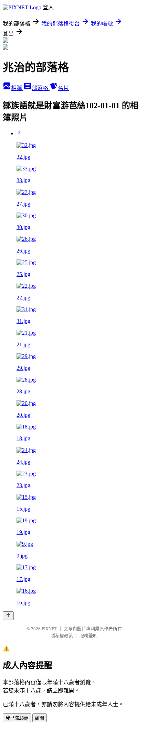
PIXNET (49, 628)
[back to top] (8, 615)
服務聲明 (88, 635)
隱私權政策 (62, 635)
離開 (39, 718)
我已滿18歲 (17, 718)
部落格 (41, 88)
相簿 (17, 88)
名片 (63, 88)
